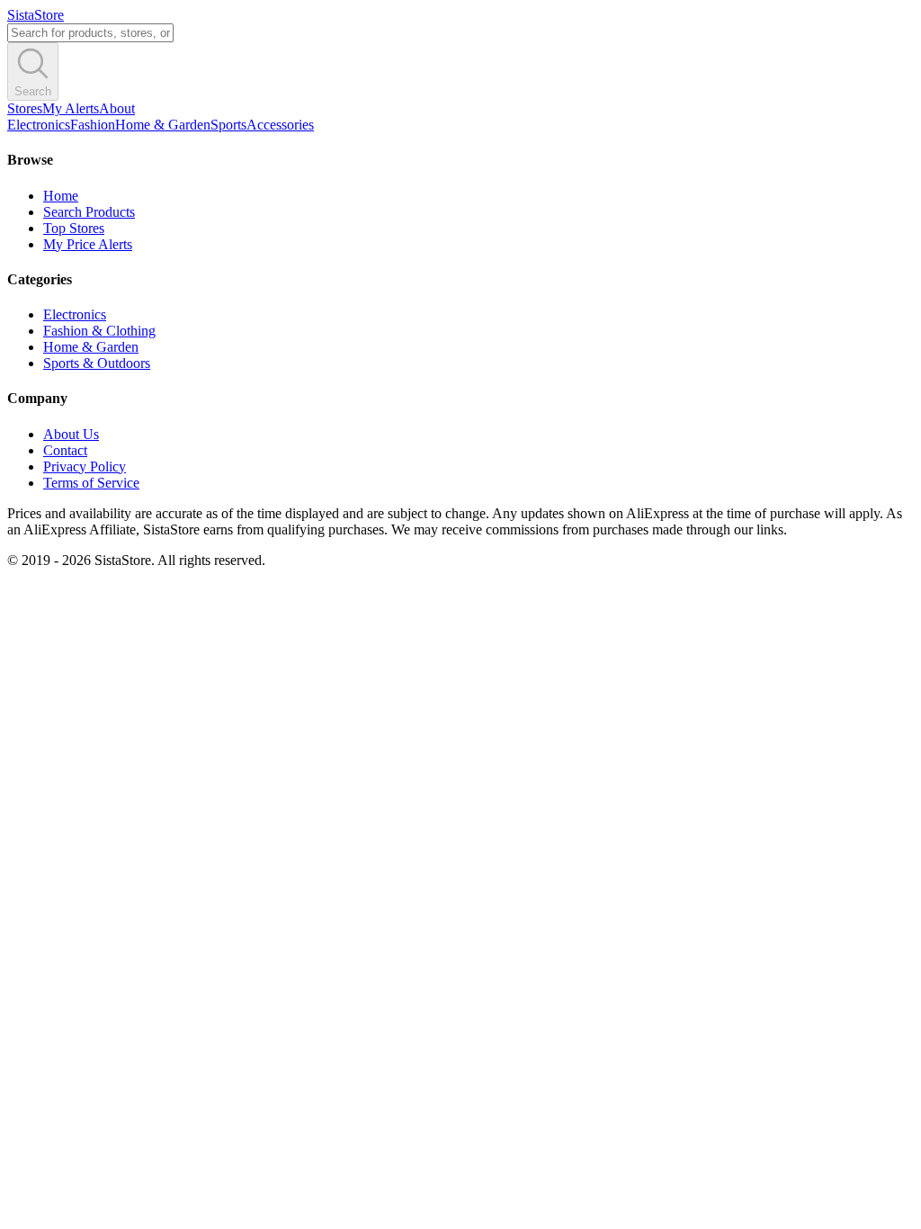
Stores (24, 108)
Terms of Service (91, 482)
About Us (71, 434)
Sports (228, 124)
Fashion (92, 124)
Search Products (89, 212)
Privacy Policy (84, 466)
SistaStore (35, 14)
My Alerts (70, 108)
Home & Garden (162, 124)
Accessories (280, 124)
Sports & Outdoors (96, 363)
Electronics (38, 124)
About (117, 108)
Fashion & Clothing (99, 330)
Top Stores (73, 228)
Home (60, 195)
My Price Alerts (87, 244)
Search (32, 91)
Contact (65, 450)
